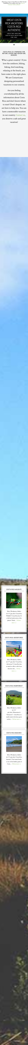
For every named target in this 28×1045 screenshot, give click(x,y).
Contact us (20, 115)
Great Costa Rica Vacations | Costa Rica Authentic (14, 25)
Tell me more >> (16, 719)
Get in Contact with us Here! (16, 4)
